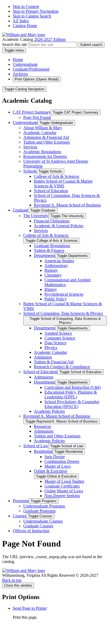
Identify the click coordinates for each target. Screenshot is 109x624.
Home (18, 59)
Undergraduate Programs (44, 506)
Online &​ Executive (50, 471)
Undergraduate (25, 64)
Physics (50, 347)
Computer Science (59, 338)
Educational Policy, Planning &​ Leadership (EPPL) (70, 394)
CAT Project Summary (32, 112)
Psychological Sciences (63, 294)
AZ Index (21, 21)
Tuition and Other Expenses (46, 142)
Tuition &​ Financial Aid (54, 362)
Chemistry (53, 275)
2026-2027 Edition (50, 39)
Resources (42, 426)
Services (30, 147)
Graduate (20, 210)
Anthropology (56, 265)
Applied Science (58, 333)
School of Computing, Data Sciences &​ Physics (63, 313)
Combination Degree (61, 461)
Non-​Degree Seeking (62, 495)
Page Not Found (37, 117)
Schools (30, 171)
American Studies (59, 261)
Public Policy (55, 299)
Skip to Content (26, 6)
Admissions (43, 377)
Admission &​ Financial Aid (46, 137)
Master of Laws (57, 466)
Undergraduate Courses (43, 521)
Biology (51, 270)
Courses (19, 516)
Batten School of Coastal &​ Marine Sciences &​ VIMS (63, 183)
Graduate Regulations (52, 245)
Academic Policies (49, 411)
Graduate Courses (38, 526)
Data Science (55, 343)
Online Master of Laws (63, 491)
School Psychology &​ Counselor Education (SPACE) (71, 404)
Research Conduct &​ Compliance (62, 366)
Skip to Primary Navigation (35, 11)
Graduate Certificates (62, 486)
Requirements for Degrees (45, 156)
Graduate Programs (39, 511)
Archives (20, 74)
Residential (43, 451)
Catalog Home (25, 25)
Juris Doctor (54, 456)
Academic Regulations (42, 151)
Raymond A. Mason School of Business (67, 205)
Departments (44, 255)
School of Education (51, 190)
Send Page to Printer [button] (30, 608)
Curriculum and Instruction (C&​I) (72, 387)
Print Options (36, 79)
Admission (43, 357)
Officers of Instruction (31, 530)
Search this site (14, 44)
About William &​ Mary (42, 128)
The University (35, 215)
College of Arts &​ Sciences (56, 176)
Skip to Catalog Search (32, 16)
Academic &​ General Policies (58, 225)
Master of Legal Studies (64, 481)
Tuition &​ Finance (49, 250)
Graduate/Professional (31, 69)
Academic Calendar (39, 132)
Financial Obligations (52, 221)
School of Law (35, 446)
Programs (21, 500)
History (50, 289)
